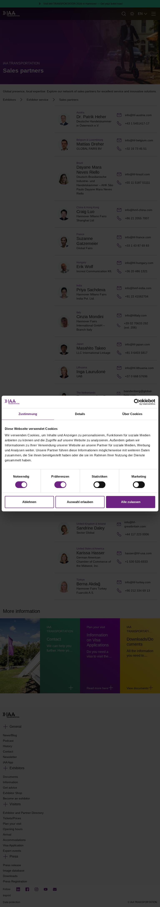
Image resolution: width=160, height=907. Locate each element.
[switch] (60, 484)
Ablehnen (29, 502)
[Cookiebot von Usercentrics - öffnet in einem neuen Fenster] (137, 402)
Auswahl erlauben (80, 502)
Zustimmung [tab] (28, 414)
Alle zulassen (130, 502)
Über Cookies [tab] (132, 414)
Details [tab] (80, 414)
